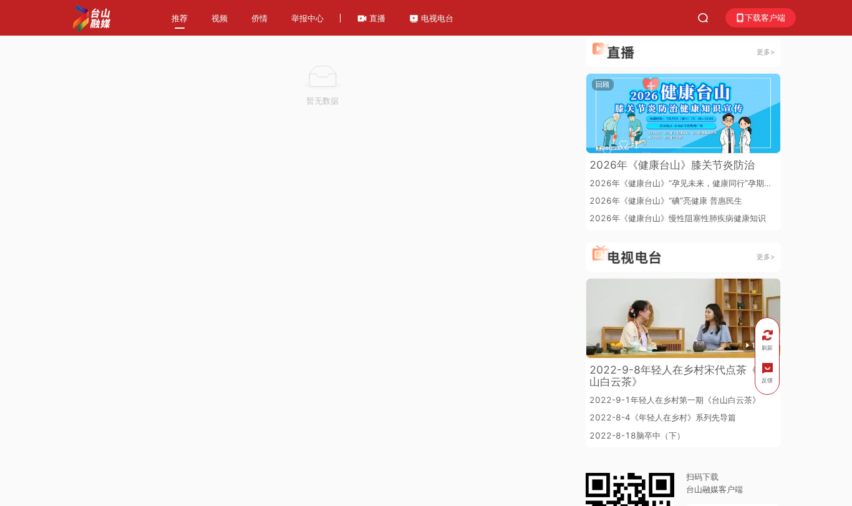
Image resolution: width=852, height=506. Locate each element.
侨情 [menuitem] (259, 18)
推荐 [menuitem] (180, 18)
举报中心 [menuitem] (307, 18)
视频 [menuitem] (219, 18)
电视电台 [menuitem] (436, 18)
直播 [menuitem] (376, 18)
